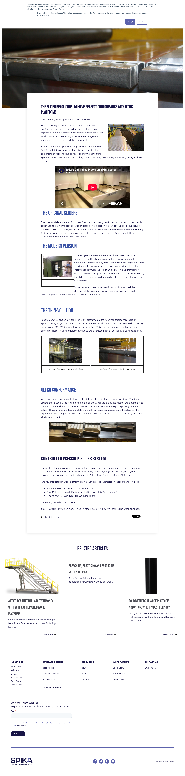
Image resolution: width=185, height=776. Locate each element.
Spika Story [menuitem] (118, 668)
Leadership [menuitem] (118, 679)
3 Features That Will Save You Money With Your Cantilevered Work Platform (30, 607)
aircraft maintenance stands (77, 132)
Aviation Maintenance (57, 509)
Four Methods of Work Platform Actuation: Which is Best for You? (81, 492)
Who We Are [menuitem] (119, 673)
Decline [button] (142, 22)
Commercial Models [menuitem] (52, 673)
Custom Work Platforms (81, 509)
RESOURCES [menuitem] (87, 662)
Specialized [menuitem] (16, 685)
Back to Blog (52, 517)
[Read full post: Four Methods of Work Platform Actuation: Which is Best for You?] (153, 576)
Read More (48, 635)
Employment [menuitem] (151, 668)
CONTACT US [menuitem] (151, 662)
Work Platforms (132, 509)
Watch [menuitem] (84, 673)
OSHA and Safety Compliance (108, 509)
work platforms (49, 136)
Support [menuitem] (85, 679)
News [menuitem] (84, 668)
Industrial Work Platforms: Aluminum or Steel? (71, 488)
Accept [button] (130, 22)
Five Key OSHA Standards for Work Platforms (70, 496)
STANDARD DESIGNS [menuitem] (53, 662)
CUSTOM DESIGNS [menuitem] (52, 687)
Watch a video (111, 475)
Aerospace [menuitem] (16, 667)
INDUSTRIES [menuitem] (17, 662)
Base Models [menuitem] (48, 668)
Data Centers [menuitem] (17, 681)
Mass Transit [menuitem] (16, 677)
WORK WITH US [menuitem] (121, 662)
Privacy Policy (21, 725)
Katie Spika (62, 119)
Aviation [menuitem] (15, 670)
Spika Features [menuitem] (49, 679)
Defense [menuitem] (14, 674)
